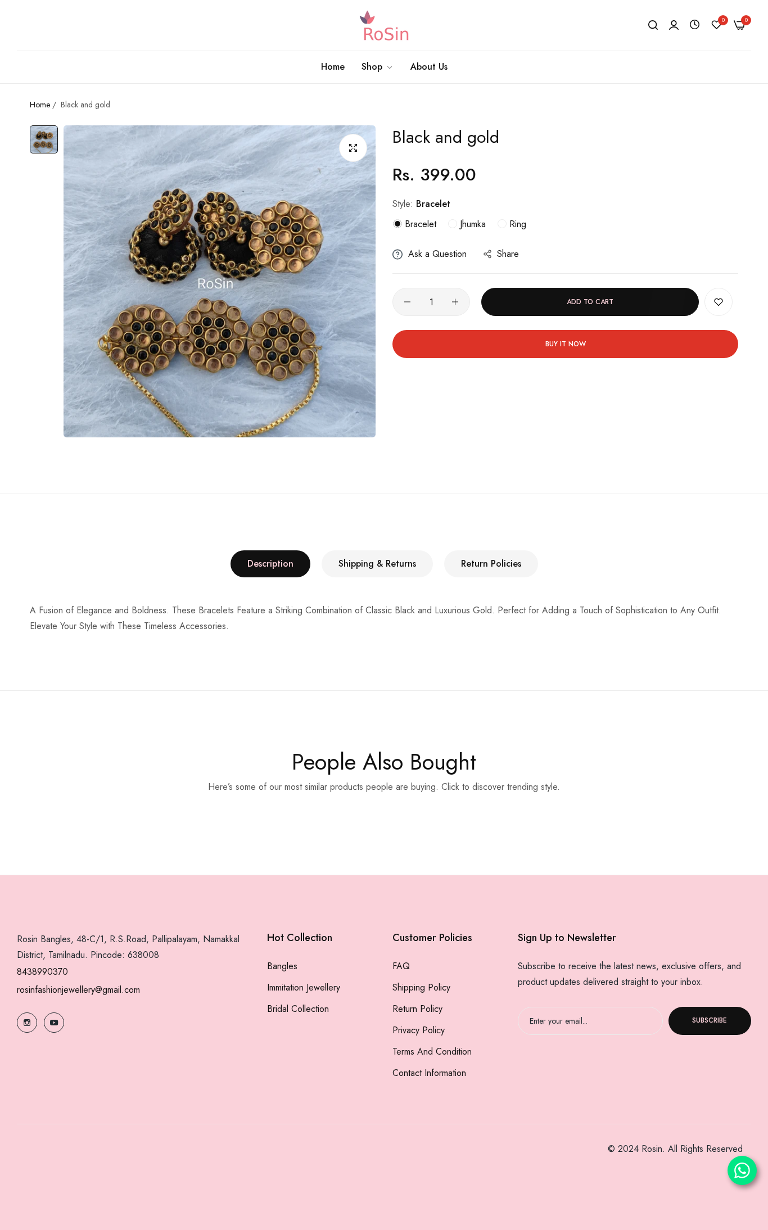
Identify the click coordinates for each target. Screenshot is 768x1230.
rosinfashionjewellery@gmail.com (78, 989)
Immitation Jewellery (303, 987)
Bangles (282, 966)
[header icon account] (674, 25)
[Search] (653, 25)
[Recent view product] (694, 25)
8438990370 (42, 971)
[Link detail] (27, 1022)
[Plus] (455, 302)
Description (270, 563)
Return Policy (417, 1008)
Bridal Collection (298, 1008)
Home (40, 104)
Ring (516, 224)
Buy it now (565, 344)
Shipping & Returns (377, 563)
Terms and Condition (432, 1051)
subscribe (709, 1021)
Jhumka (471, 224)
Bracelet (419, 224)
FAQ (401, 966)
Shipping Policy (421, 987)
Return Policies (491, 563)
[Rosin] (384, 25)
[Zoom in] (353, 148)
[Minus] (407, 302)
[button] (718, 302)
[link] (377, 66)
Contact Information (429, 1072)
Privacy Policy (418, 1030)
